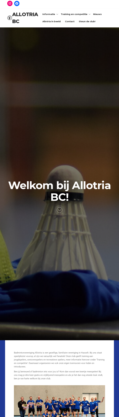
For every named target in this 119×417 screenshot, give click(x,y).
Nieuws (97, 14)
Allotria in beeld (51, 21)
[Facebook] (16, 3)
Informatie (48, 14)
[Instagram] (9, 3)
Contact (69, 21)
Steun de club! (87, 21)
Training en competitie (74, 14)
